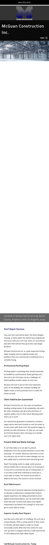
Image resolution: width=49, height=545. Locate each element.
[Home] (24, 13)
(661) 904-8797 (24, 2)
